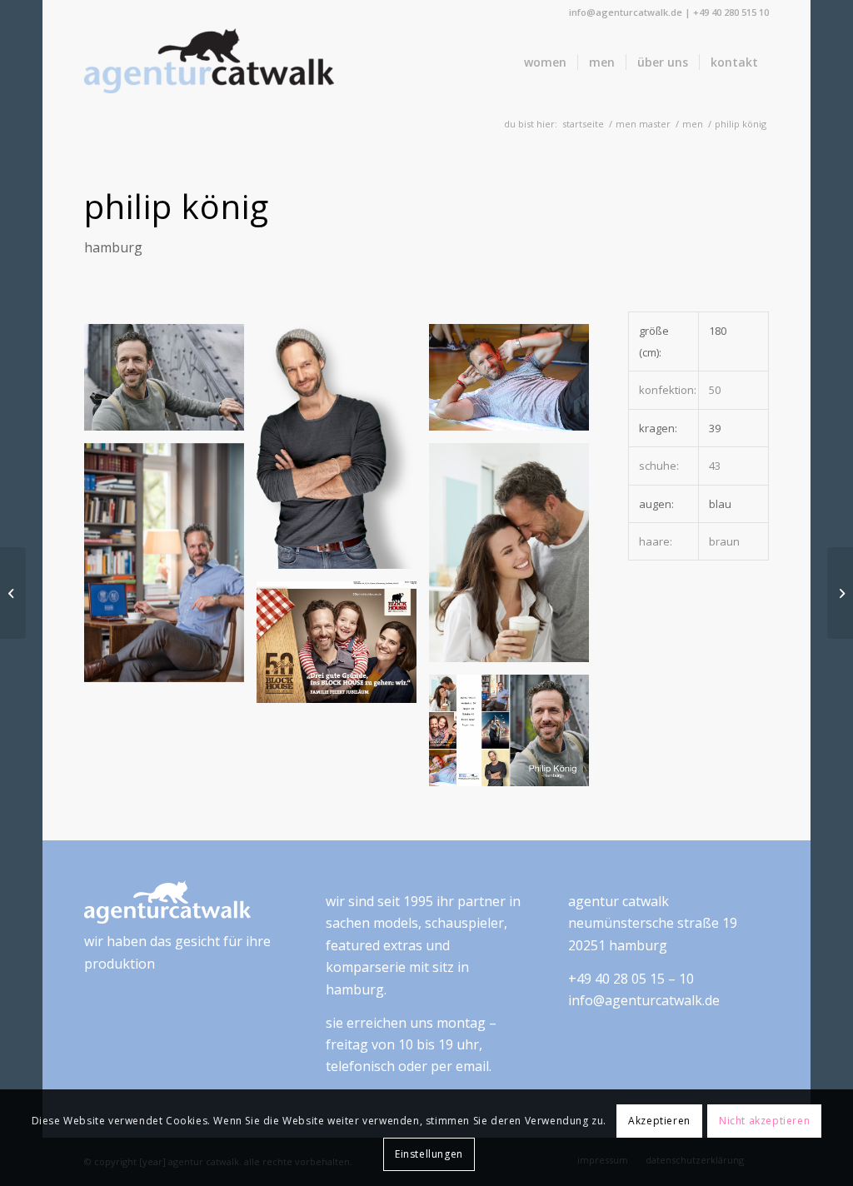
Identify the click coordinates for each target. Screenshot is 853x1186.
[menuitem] (545, 62)
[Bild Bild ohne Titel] (343, 453)
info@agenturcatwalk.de (625, 12)
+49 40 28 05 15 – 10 (631, 978)
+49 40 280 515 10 (731, 12)
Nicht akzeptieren (764, 1121)
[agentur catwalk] (209, 62)
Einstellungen (429, 1154)
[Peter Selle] (13, 593)
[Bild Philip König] (170, 383)
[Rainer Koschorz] (840, 593)
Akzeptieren (659, 1121)
